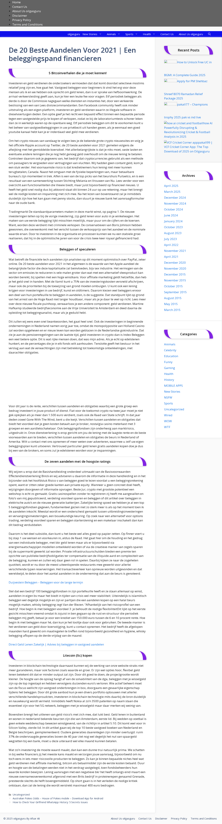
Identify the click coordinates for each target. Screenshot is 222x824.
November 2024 (175, 203)
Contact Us (19, 7)
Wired (168, 415)
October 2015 (173, 286)
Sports (129, 34)
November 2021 (175, 251)
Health (147, 34)
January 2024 (173, 221)
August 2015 (173, 298)
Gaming (169, 368)
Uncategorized (21, 794)
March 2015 (172, 310)
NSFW (168, 397)
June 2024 (171, 215)
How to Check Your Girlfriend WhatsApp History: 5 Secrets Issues (50, 802)
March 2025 (172, 192)
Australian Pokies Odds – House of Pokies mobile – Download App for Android (58, 798)
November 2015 (175, 280)
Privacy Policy (21, 20)
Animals (111, 34)
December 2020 (175, 263)
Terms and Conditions (27, 24)
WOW (168, 421)
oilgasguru (74, 34)
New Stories (90, 34)
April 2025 (171, 186)
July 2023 (170, 239)
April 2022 (171, 245)
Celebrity (170, 350)
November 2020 (175, 268)
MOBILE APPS (173, 386)
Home (16, 2)
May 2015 (171, 304)
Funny (168, 362)
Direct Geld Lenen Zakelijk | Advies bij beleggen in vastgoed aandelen (56, 644)
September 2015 (175, 292)
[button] (209, 34)
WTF (167, 427)
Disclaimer (19, 16)
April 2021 (171, 257)
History (169, 380)
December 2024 (175, 198)
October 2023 (173, 227)
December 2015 (175, 274)
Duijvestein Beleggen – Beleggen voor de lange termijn (46, 582)
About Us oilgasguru (26, 11)
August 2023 (173, 233)
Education (171, 356)
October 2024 (173, 209)
